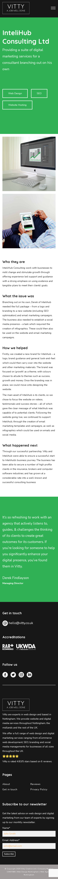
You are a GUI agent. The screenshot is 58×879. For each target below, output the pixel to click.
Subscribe (9, 853)
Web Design (15, 93)
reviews (47, 761)
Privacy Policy (38, 789)
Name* (6, 828)
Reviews (35, 784)
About (6, 784)
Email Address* (11, 840)
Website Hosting (17, 105)
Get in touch (9, 789)
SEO (39, 93)
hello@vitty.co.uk (21, 623)
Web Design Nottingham (28, 872)
